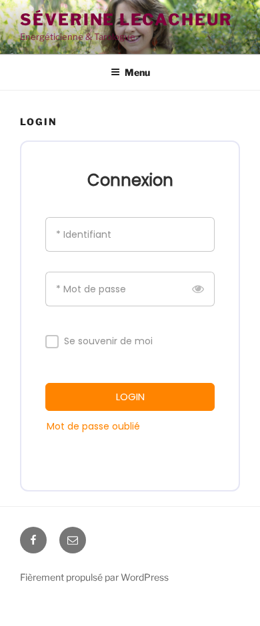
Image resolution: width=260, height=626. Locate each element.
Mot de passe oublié (93, 426)
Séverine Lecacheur (126, 19)
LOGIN (130, 397)
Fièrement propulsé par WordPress (94, 577)
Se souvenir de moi (108, 341)
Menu (137, 72)
